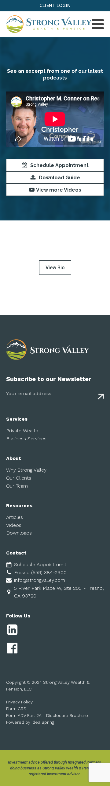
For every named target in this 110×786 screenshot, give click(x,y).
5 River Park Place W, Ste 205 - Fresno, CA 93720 (59, 592)
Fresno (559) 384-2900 (40, 572)
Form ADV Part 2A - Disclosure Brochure (47, 715)
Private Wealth (22, 431)
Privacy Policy (19, 701)
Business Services (26, 439)
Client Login (55, 5)
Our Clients (18, 478)
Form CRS (16, 708)
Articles (14, 517)
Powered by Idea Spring (30, 722)
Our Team (17, 486)
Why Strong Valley (26, 470)
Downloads (19, 533)
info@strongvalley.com (39, 580)
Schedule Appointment (40, 564)
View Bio (55, 267)
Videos (13, 525)
